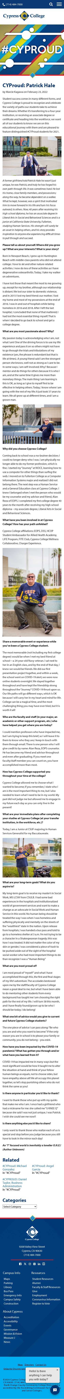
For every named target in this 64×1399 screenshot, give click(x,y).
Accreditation (11, 1317)
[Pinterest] (34, 1264)
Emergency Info (13, 1295)
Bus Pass (8, 1291)
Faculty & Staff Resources (46, 1287)
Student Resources (42, 1279)
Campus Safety (12, 1299)
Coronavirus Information (46, 1299)
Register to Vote (41, 1303)
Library (8, 1287)
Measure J (9, 1337)
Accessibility (11, 1321)
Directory (29, 1364)
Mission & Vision (13, 1333)
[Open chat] (55, 1390)
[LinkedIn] (39, 1264)
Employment (39, 1295)
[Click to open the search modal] (51, 4)
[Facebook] (20, 1264)
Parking (8, 1283)
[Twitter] (25, 1264)
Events (7, 1325)
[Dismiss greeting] (57, 1370)
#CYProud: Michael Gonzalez (15, 1167)
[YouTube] (43, 1264)
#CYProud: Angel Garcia (43, 1167)
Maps (7, 1279)
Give (34, 1291)
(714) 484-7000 (14, 4)
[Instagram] (30, 1264)
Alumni (36, 1283)
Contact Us (40, 1364)
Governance (11, 1329)
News (7, 1342)
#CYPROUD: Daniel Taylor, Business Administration (15, 1182)
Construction (11, 1303)
